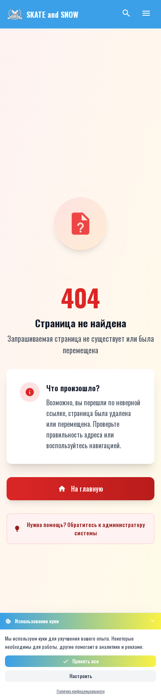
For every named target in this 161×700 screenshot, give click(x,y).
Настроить (80, 675)
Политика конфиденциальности (80, 691)
